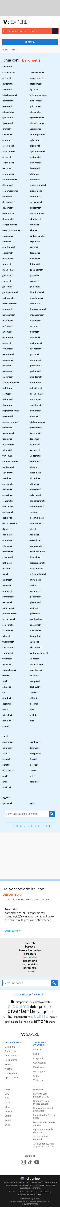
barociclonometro (30, 950)
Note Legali (24, 1192)
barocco (30, 946)
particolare (12, 1022)
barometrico (30, 964)
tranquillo (44, 1011)
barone (30, 971)
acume (39, 1016)
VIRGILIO (13, 1182)
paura (51, 1021)
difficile (9, 1016)
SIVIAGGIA (40, 1185)
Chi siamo (12, 1192)
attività (46, 1002)
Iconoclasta (11, 1073)
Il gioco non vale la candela (43, 1131)
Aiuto (40, 1194)
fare (22, 1021)
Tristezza (38, 1080)
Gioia (36, 1075)
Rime (14, 49)
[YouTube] (36, 1162)
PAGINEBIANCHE (11, 1185)
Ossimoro (10, 1046)
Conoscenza (39, 1062)
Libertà (37, 1049)
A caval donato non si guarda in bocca (43, 1145)
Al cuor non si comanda (40, 1138)
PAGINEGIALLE (25, 1182)
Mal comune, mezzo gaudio (44, 1123)
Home (5, 49)
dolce (34, 1006)
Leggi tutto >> (13, 930)
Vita (7, 1093)
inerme (53, 1016)
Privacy (34, 1192)
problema (18, 1006)
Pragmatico (39, 1058)
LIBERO (6, 1182)
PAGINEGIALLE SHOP (40, 1182)
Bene (7, 1124)
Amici (8, 1120)
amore (40, 1021)
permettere (23, 1017)
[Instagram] (23, 1162)
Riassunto (38, 1067)
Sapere (19, 21)
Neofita (8, 1068)
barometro (30, 957)
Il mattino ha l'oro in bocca (44, 1116)
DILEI (32, 1185)
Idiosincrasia (11, 1055)
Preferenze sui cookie (26, 1194)
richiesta (36, 1002)
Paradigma (39, 1071)
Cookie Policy (45, 1192)
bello (30, 1022)
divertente (21, 1011)
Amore (8, 1111)
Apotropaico (11, 1077)
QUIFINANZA (50, 1185)
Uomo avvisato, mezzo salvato (41, 1102)
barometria (30, 961)
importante (24, 1002)
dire (13, 1001)
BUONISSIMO (25, 1188)
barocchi (30, 943)
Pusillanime (11, 1059)
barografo (30, 953)
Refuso (8, 1064)
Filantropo (10, 1051)
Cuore (8, 1115)
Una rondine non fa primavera (43, 1109)
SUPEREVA (36, 1188)
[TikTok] (30, 1162)
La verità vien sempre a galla (41, 1095)
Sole (7, 1098)
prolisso (45, 1006)
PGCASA (53, 1182)
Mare (7, 1107)
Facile (36, 1053)
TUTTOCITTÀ (24, 1185)
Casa (7, 1102)
